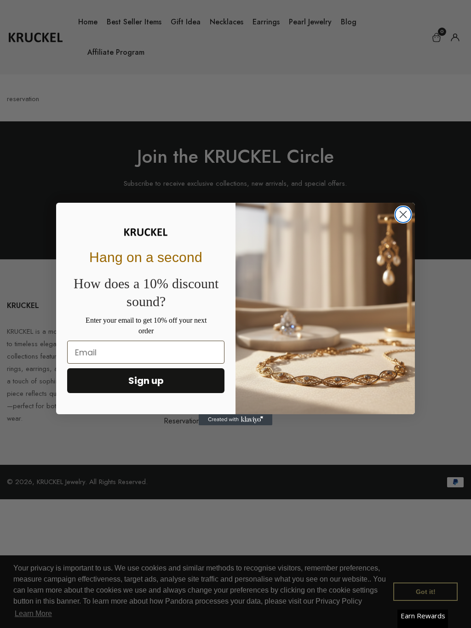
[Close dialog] (403, 214)
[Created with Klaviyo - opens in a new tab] (235, 419)
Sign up (146, 380)
